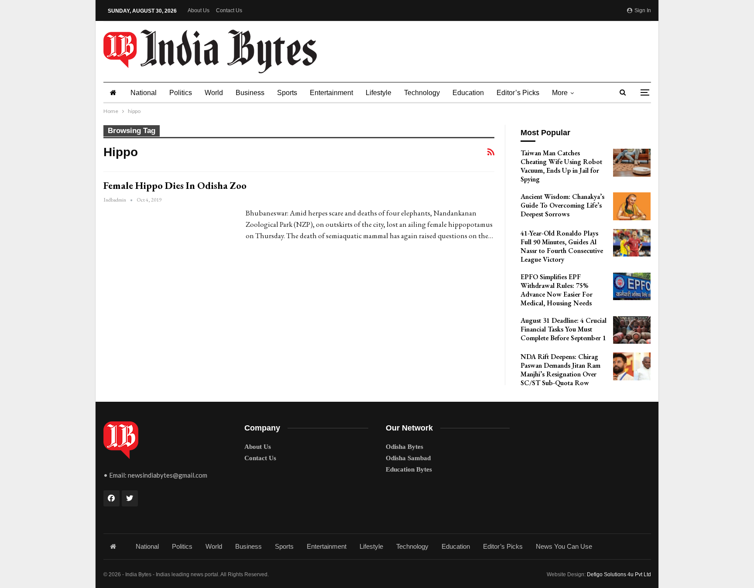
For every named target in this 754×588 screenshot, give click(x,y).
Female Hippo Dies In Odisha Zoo (175, 185)
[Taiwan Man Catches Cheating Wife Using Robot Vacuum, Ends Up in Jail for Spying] (632, 163)
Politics (180, 92)
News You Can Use (564, 546)
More (560, 92)
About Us (198, 10)
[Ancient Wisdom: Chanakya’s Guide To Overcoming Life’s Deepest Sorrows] (632, 206)
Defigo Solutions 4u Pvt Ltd (619, 574)
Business (250, 92)
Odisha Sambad (408, 458)
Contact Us (229, 10)
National (143, 92)
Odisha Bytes (404, 446)
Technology (422, 92)
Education (468, 92)
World (214, 92)
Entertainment (331, 92)
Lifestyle (378, 92)
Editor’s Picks (518, 92)
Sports (287, 92)
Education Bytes (409, 469)
